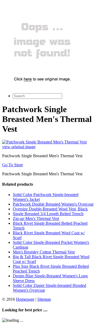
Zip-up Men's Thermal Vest (36, 218)
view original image (18, 147)
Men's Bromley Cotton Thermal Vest (44, 252)
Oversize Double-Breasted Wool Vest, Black (50, 209)
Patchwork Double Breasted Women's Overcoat (53, 204)
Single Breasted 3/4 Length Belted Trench (48, 213)
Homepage (25, 299)
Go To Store (12, 165)
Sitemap (44, 299)
